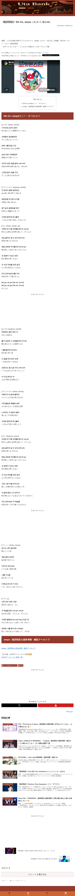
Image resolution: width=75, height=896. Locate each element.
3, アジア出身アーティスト (10, 665)
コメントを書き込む (37, 874)
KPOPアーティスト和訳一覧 (11, 657)
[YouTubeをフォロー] (56, 705)
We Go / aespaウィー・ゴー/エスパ (34, 103)
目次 (34, 99)
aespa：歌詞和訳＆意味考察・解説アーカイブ (38, 106)
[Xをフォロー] (19, 705)
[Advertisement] (37, 32)
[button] (69, 494)
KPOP (21, 665)
